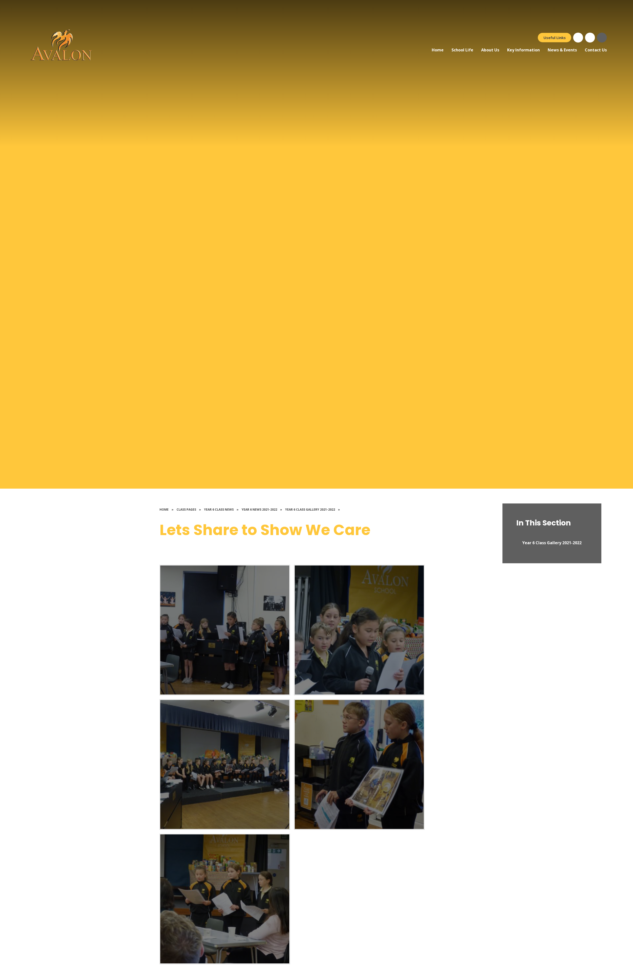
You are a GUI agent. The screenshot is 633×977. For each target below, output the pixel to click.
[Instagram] (590, 38)
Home (164, 509)
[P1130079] (359, 630)
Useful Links (554, 37)
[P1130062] (224, 898)
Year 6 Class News (219, 509)
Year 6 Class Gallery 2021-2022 (310, 509)
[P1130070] (224, 764)
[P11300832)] (224, 630)
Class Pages (186, 509)
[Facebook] (578, 38)
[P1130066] (359, 764)
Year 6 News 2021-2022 (259, 509)
